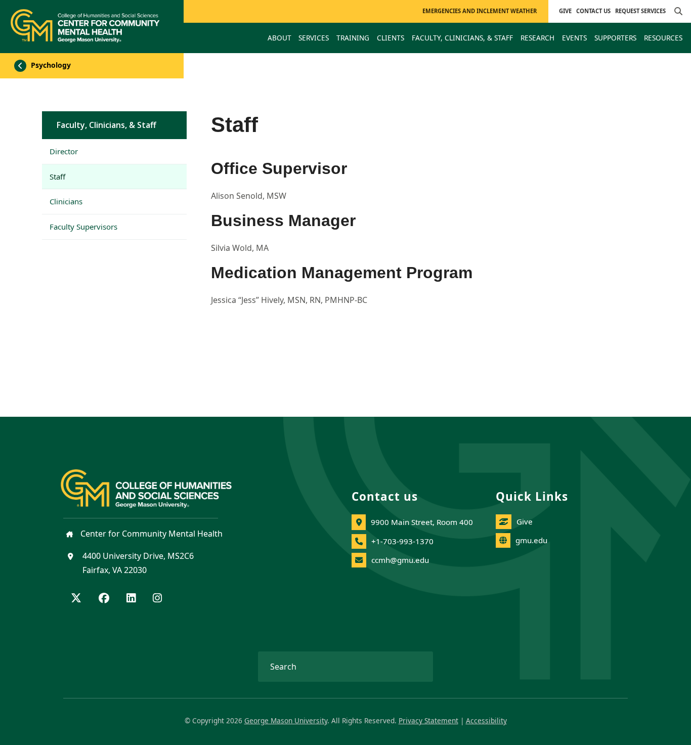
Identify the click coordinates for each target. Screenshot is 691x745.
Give (565, 11)
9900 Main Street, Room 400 (422, 522)
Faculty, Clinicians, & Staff (106, 124)
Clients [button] (390, 37)
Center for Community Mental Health (150, 533)
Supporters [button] (615, 37)
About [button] (279, 37)
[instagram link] (157, 598)
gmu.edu (531, 540)
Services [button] (313, 37)
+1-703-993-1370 (402, 541)
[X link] (76, 598)
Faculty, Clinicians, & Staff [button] (462, 37)
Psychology (50, 65)
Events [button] (574, 37)
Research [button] (537, 37)
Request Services (640, 11)
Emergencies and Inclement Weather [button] (479, 11)
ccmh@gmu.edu (400, 560)
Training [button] (352, 37)
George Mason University (285, 720)
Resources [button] (663, 37)
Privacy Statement (428, 720)
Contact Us (593, 11)
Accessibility (486, 720)
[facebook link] (104, 598)
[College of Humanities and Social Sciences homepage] (156, 482)
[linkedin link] (131, 598)
